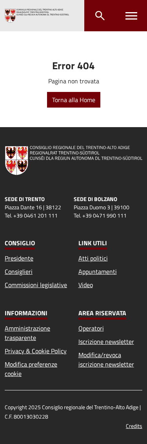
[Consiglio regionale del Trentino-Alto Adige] (37, 15)
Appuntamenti (97, 271)
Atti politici (93, 258)
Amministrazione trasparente (27, 333)
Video (85, 284)
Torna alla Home (73, 99)
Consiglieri (19, 271)
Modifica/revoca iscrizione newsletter (106, 359)
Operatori (91, 328)
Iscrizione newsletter (106, 341)
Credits (134, 426)
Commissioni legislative (36, 284)
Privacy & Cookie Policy (36, 351)
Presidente (19, 258)
